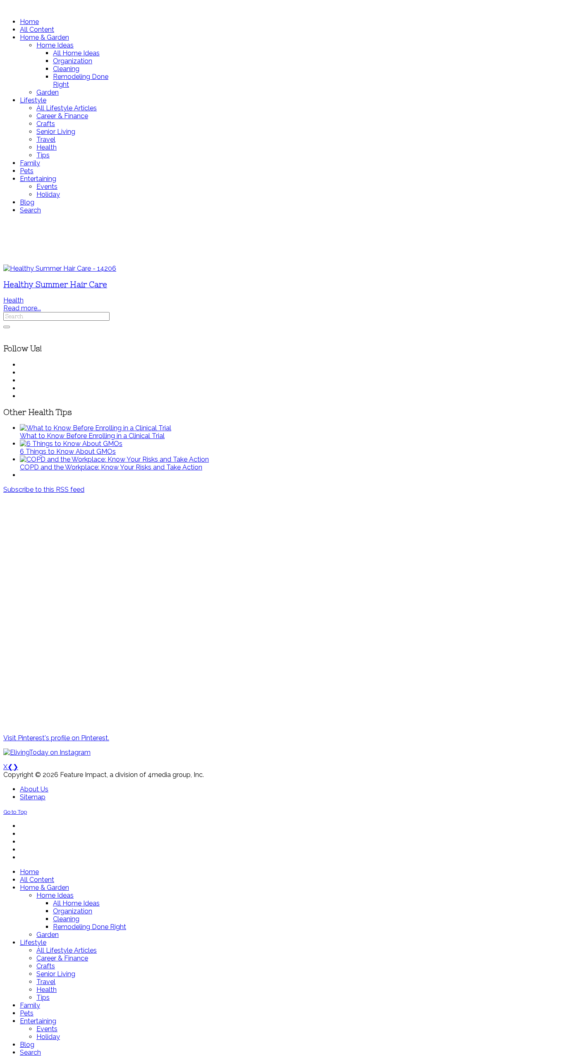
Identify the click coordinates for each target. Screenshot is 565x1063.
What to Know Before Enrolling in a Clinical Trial (92, 436)
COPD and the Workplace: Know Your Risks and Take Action (111, 467)
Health (13, 300)
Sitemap (32, 797)
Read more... (22, 308)
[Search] (6, 327)
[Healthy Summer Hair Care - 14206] (59, 268)
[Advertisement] (245, 239)
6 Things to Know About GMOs (68, 451)
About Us (34, 789)
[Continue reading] (95, 428)
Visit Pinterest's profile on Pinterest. (56, 738)
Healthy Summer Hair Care (55, 284)
